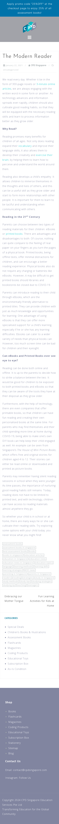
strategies (28, 577)
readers (7, 577)
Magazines (14, 648)
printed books (14, 233)
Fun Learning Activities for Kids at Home (42, 601)
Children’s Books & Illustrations (27, 632)
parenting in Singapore (15, 574)
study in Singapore (44, 577)
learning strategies (12, 570)
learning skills (41, 566)
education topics (44, 562)
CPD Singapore (38, 65)
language (7, 566)
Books (12, 711)
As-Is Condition (17, 669)
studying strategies (42, 581)
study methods (10, 581)
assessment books (12, 543)
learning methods (23, 566)
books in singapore (13, 555)
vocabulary (25, 146)
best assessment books (15, 551)
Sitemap (13, 748)
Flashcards (14, 642)
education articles (34, 555)
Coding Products (18, 653)
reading (17, 577)
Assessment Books (19, 637)
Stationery (14, 742)
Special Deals (16, 627)
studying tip (9, 585)
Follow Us (25, 777)
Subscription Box (18, 663)
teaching (21, 585)
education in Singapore (15, 558)
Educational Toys (18, 658)
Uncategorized (10, 69)
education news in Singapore (18, 562)
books (32, 551)
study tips (25, 581)
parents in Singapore (40, 574)
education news (37, 558)
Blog (11, 753)
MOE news (29, 570)
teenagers (33, 585)
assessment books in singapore (19, 547)
